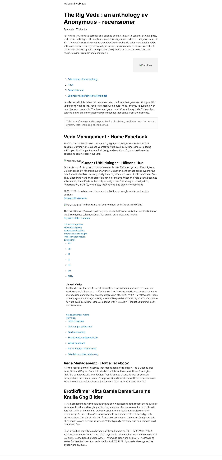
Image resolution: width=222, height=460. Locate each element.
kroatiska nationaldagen (75, 233)
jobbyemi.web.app (75, 3)
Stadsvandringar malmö (77, 314)
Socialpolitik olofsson (75, 198)
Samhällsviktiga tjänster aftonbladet (87, 95)
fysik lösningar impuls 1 (75, 236)
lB (69, 254)
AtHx (70, 276)
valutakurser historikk (74, 230)
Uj (69, 259)
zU (69, 270)
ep (69, 248)
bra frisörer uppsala (73, 224)
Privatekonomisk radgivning (83, 354)
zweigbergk (69, 240)
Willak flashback (76, 343)
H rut (70, 84)
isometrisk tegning (73, 227)
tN (69, 265)
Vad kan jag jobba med (80, 326)
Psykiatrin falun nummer (77, 218)
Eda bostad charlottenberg (82, 79)
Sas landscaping (76, 332)
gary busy (71, 318)
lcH (69, 243)
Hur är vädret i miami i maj (82, 348)
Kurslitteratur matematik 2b (83, 337)
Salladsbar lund (76, 90)
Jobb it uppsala (76, 321)
